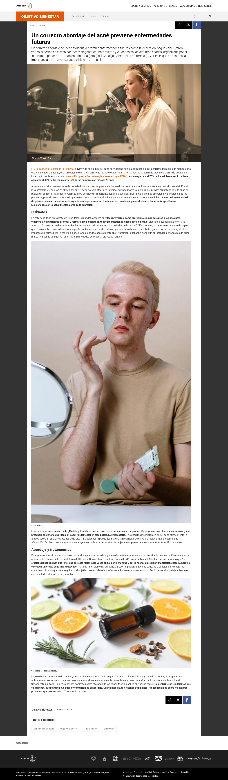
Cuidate (106, 16)
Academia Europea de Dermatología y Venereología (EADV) (94, 176)
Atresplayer (193, 758)
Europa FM (169, 758)
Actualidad (78, 16)
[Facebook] (196, 24)
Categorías (22, 743)
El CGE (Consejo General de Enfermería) (52, 169)
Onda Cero (158, 758)
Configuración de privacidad (135, 776)
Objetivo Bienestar (40, 16)
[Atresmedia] (115, 8)
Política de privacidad (143, 772)
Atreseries (147, 758)
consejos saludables (44, 728)
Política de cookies (161, 772)
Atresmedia (27, 758)
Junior (92, 16)
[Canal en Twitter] (210, 16)
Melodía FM (180, 758)
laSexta (104, 758)
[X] (188, 24)
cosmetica (109, 728)
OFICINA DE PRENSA (165, 5)
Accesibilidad (153, 776)
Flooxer (206, 758)
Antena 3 (93, 758)
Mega (137, 758)
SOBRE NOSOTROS (141, 5)
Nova (126, 758)
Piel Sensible (91, 728)
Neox (115, 758)
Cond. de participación (179, 772)
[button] (66, 16)
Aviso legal (127, 772)
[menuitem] (141, 6)
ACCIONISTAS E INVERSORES (196, 5)
